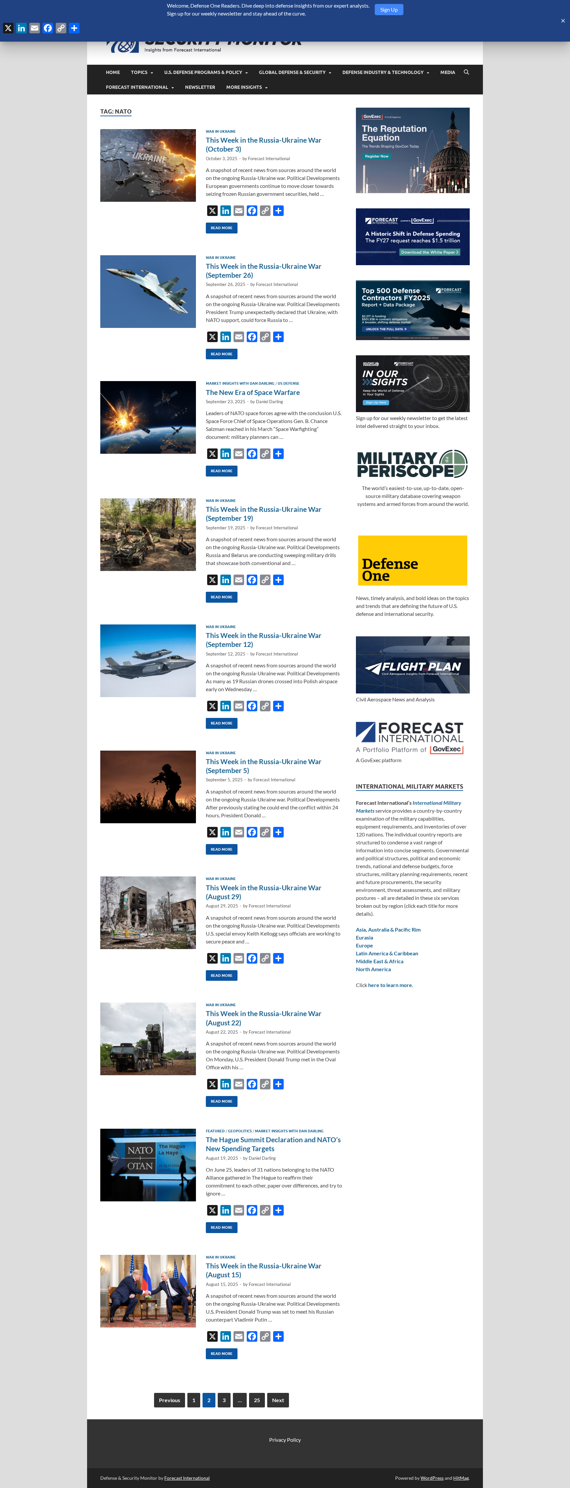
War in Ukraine (221, 131)
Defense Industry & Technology (383, 72)
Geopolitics (240, 1131)
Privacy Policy (285, 1439)
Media (447, 72)
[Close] (563, 20)
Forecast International (137, 87)
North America (373, 969)
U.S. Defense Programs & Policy (203, 72)
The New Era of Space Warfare (253, 392)
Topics (139, 72)
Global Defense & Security (292, 72)
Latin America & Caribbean (387, 953)
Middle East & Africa (379, 961)
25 (257, 1400)
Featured (215, 1131)
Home (113, 72)
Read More (219, 226)
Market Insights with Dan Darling (240, 383)
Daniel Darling (269, 401)
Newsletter (200, 87)
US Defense (289, 383)
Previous (169, 1400)
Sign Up (389, 9)
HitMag (461, 1478)
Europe (364, 945)
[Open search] (466, 72)
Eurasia (364, 937)
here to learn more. (390, 985)
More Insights (244, 87)
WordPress (432, 1478)
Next (278, 1400)
